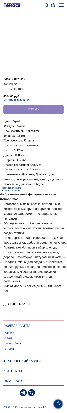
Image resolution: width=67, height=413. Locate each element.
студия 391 (40, 407)
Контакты (9, 348)
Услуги (7, 338)
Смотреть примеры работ (16, 100)
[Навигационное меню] (61, 5)
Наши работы (12, 343)
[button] (46, 5)
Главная (8, 332)
